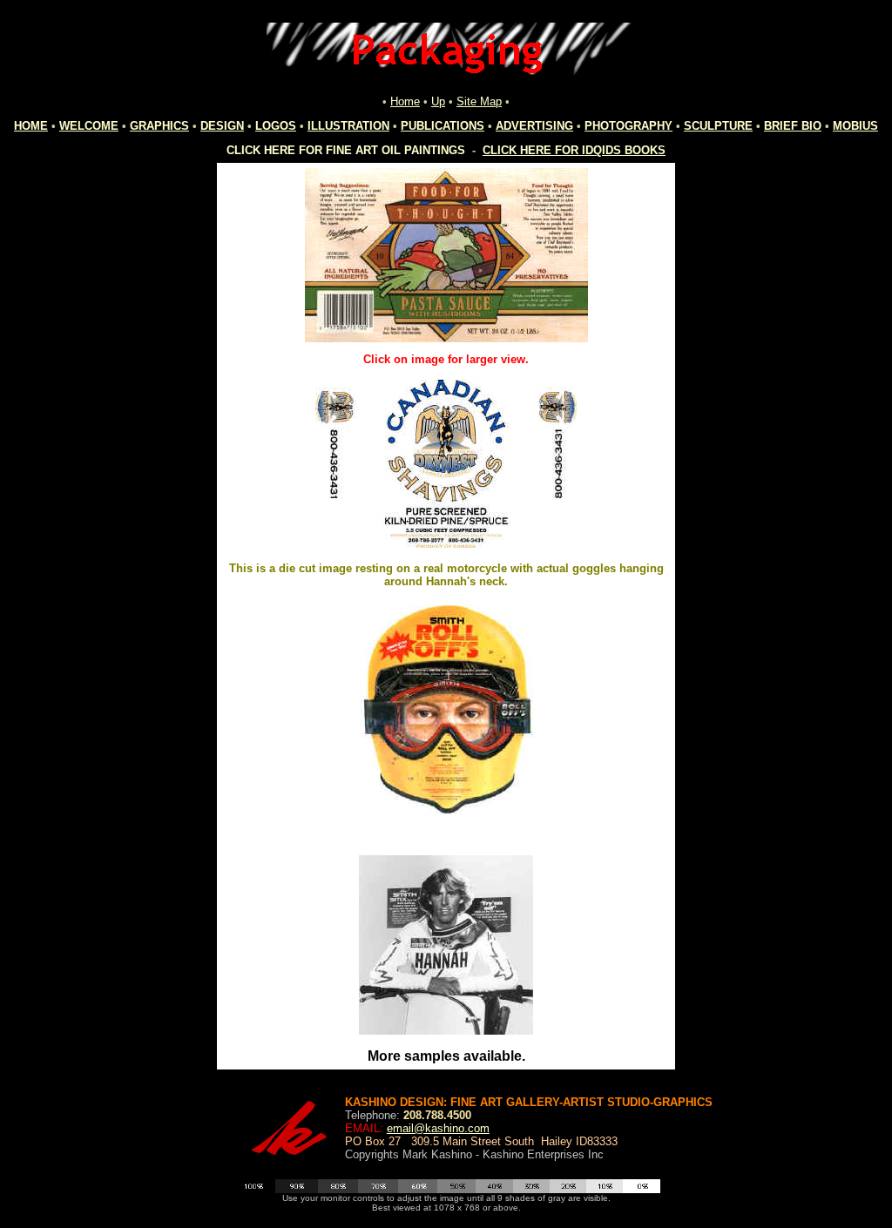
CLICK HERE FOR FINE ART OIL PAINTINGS (345, 150)
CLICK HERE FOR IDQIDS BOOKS (574, 150)
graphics (159, 125)
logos (275, 125)
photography (628, 125)
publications (442, 125)
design (222, 125)
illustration (348, 125)
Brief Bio (792, 125)
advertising (534, 125)
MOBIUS (855, 125)
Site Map (479, 101)
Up (438, 101)
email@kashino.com (438, 1128)
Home (405, 101)
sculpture (718, 125)
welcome (88, 125)
